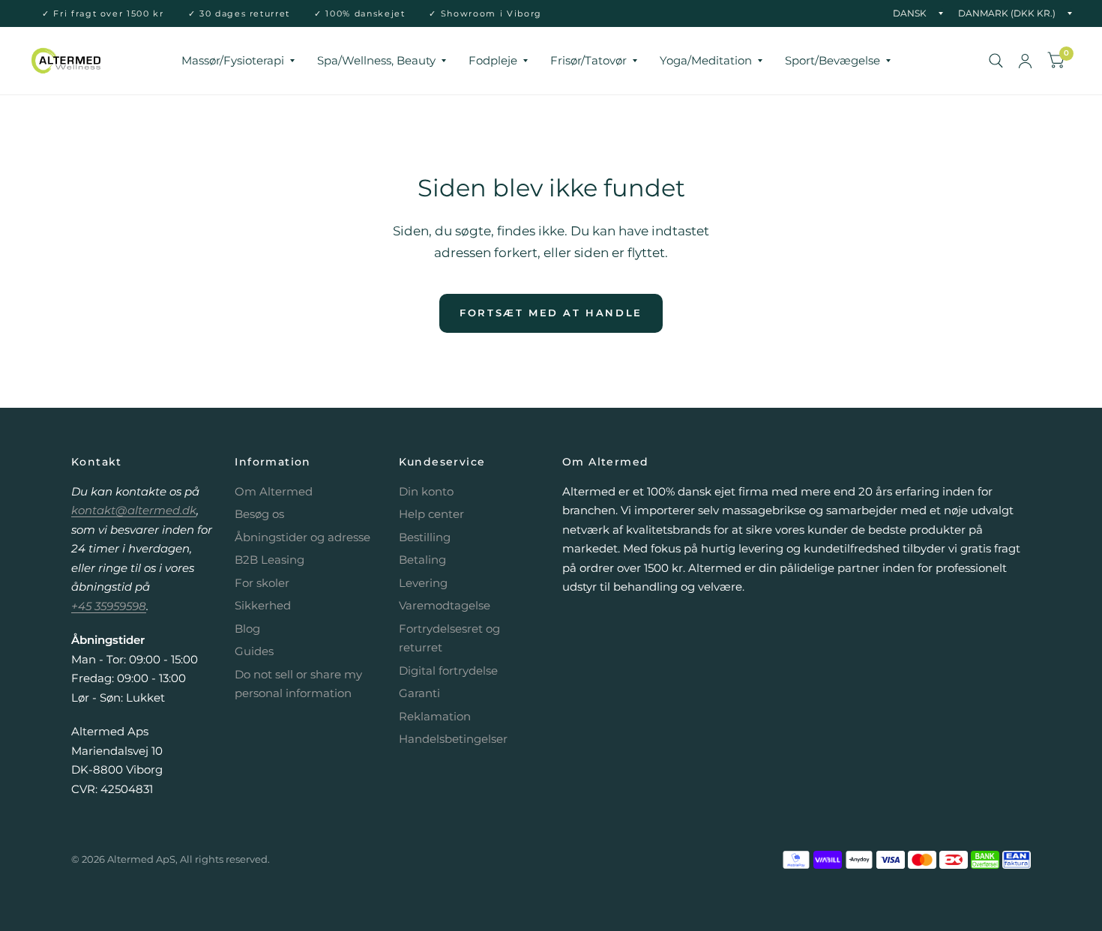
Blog (247, 628)
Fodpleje (493, 60)
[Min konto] (1025, 60)
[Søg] (996, 60)
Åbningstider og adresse (302, 537)
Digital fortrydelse (448, 670)
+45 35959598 (108, 606)
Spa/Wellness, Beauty (376, 60)
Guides (254, 651)
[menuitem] (238, 60)
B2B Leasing (269, 559)
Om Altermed (274, 491)
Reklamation (435, 716)
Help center (431, 514)
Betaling (422, 559)
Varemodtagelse (444, 605)
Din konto (426, 491)
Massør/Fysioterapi (232, 60)
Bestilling (425, 537)
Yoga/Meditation (706, 60)
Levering (423, 583)
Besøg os (259, 514)
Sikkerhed (263, 605)
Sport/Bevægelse (832, 60)
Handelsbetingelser (453, 739)
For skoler (262, 583)
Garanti (419, 693)
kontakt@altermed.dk (133, 510)
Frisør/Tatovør (588, 60)
